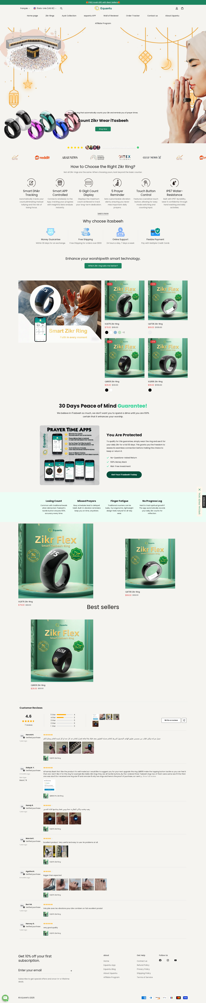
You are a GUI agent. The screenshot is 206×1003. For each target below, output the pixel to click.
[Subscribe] (69, 971)
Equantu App (109, 965)
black (106, 390)
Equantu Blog (109, 969)
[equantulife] (103, 8)
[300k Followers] (160, 960)
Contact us (152, 15)
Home (106, 961)
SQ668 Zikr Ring (155, 381)
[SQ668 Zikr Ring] (168, 358)
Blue (115, 332)
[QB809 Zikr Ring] (124, 358)
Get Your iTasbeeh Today (124, 474)
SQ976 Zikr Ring (112, 324)
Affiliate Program (103, 23)
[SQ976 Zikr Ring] (124, 300)
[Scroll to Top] (201, 990)
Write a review (171, 720)
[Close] (200, 489)
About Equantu (172, 15)
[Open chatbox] (5, 998)
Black (106, 332)
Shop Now (103, 129)
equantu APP (90, 15)
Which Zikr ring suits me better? (103, 266)
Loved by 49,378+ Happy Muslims (119, 147)
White (111, 332)
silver (150, 332)
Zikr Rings (50, 15)
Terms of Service (145, 977)
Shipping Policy (144, 973)
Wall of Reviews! (110, 15)
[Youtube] (175, 960)
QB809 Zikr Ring (112, 381)
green (119, 332)
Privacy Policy (143, 969)
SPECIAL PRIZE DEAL (199, 503)
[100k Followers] (168, 960)
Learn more (103, 213)
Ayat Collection (69, 15)
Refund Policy (143, 965)
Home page (32, 15)
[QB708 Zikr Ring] (168, 300)
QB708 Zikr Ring (155, 324)
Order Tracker (133, 15)
